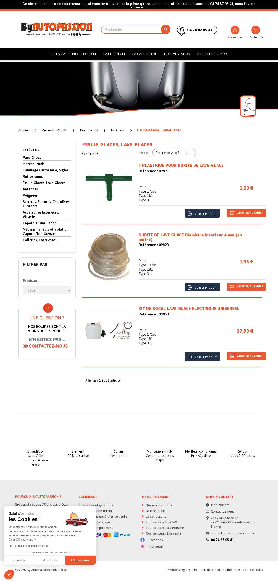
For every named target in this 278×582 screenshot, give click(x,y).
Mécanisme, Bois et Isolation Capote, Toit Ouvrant (45, 231)
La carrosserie (145, 54)
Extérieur (31, 150)
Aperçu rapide (109, 188)
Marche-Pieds (33, 164)
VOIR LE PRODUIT (206, 214)
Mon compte (220, 505)
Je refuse (19, 560)
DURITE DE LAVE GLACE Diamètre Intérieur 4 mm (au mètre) (190, 237)
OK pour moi (80, 560)
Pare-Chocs (32, 157)
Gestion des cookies (249, 570)
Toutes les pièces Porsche (164, 528)
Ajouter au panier (250, 212)
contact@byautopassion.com (232, 533)
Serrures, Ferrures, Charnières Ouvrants (46, 204)
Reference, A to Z (172, 153)
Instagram (156, 546)
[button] (48, 346)
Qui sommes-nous (158, 505)
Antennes (30, 189)
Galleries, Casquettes (40, 240)
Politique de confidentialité (213, 570)
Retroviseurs (33, 176)
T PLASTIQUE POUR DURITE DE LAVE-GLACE (181, 165)
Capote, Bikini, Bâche (39, 223)
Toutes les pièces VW (161, 522)
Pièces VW (58, 54)
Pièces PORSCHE (84, 54)
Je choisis (50, 560)
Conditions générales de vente (104, 516)
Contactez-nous (222, 511)
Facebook (155, 540)
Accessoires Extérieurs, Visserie (41, 214)
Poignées (30, 195)
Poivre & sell (59, 570)
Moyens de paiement (97, 528)
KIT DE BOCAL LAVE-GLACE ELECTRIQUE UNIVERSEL (189, 309)
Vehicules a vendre (212, 54)
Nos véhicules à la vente (163, 533)
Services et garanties (97, 505)
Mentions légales (178, 570)
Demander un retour (96, 511)
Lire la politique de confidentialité (28, 545)
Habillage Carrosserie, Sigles (45, 170)
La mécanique (114, 54)
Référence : (148, 171)
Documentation (177, 54)
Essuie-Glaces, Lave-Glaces (44, 183)
